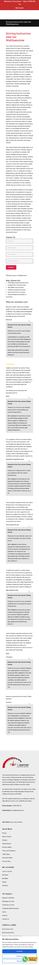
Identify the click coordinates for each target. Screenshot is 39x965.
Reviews (4, 840)
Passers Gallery (7, 847)
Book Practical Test (8, 932)
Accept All (19, 951)
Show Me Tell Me (7, 858)
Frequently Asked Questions (10, 908)
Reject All (19, 961)
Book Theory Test (7, 929)
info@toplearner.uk (17, 810)
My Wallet (5, 878)
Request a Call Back (8, 898)
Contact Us (5, 919)
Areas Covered (6, 836)
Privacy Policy (6, 861)
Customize (19, 956)
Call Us (4, 912)
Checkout (5, 885)
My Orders (5, 875)
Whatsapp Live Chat (8, 901)
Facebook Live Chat (8, 905)
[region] (19, 950)
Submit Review (6, 843)
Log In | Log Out (7, 871)
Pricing (4, 833)
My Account (20, 8)
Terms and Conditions (8, 851)
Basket (4, 882)
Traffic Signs (6, 854)
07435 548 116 (17, 805)
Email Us (4, 915)
